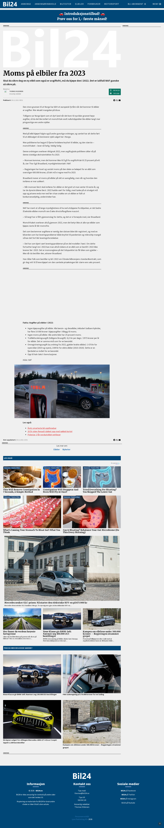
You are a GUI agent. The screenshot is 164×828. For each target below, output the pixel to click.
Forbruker (94, 4)
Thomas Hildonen (82, 807)
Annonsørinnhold (45, 4)
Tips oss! (116, 93)
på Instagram (128, 798)
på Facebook (128, 790)
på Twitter (128, 794)
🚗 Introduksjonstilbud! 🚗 (82, 13)
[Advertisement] (62, 294)
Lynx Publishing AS (79, 819)
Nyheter (66, 449)
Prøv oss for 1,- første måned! (82, 18)
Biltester (65, 4)
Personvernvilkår (82, 816)
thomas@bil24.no (82, 793)
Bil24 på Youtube (128, 803)
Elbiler (79, 4)
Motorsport (111, 4)
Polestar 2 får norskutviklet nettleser (44, 434)
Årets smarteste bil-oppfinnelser (42, 428)
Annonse (26, 4)
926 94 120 (116, 90)
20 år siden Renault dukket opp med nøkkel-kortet (50, 431)
